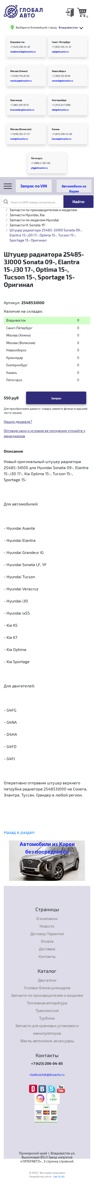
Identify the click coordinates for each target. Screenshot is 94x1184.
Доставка (47, 949)
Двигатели (47, 980)
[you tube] (61, 1088)
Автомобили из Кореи (74, 188)
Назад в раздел (19, 832)
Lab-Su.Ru (59, 1176)
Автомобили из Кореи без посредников (47, 848)
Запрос (56, 398)
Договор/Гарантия (47, 933)
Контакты (47, 956)
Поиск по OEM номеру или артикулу (33, 202)
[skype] (52, 1088)
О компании (47, 918)
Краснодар (16, 100)
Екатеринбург (59, 100)
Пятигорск (36, 158)
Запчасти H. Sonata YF (27, 225)
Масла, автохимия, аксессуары (47, 1040)
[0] (81, 12)
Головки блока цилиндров (47, 987)
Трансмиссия (47, 1010)
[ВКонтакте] (43, 1088)
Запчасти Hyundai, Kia (27, 215)
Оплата (47, 941)
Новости (47, 926)
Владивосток (17, 42)
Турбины (47, 1018)
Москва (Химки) (19, 71)
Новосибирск (59, 71)
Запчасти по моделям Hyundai (34, 220)
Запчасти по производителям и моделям (43, 210)
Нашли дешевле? (18, 421)
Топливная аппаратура (47, 1003)
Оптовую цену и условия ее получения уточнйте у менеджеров (44, 433)
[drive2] (33, 1088)
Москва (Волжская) (20, 129)
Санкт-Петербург (61, 42)
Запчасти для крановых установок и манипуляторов (47, 1029)
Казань (56, 129)
